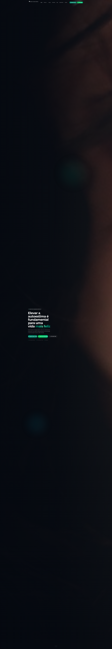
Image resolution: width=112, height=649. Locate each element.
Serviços (45, 2)
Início (41, 2)
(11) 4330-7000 (53, 336)
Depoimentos (61, 2)
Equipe (50, 2)
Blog (57, 2)
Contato (66, 2)
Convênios (53, 2)
